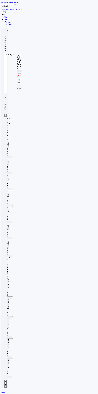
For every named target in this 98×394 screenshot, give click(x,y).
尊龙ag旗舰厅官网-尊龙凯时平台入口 (10, 2)
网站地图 (3, 392)
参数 (8, 280)
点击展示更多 (5, 384)
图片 (8, 143)
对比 (8, 146)
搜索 (15, 4)
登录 (6, 6)
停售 (5, 116)
